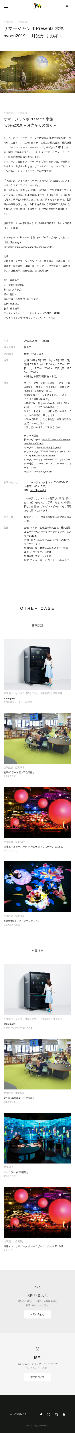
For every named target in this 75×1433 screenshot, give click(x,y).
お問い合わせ (37, 1314)
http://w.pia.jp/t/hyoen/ (44, 455)
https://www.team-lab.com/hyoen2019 (34, 247)
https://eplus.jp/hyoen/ (49, 447)
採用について (37, 1377)
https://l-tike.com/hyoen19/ (38, 471)
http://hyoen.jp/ (13, 242)
